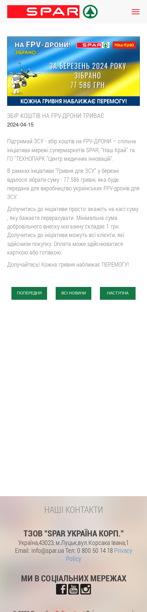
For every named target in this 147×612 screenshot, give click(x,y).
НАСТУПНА (117, 293)
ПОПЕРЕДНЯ (29, 293)
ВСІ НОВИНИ (73, 293)
